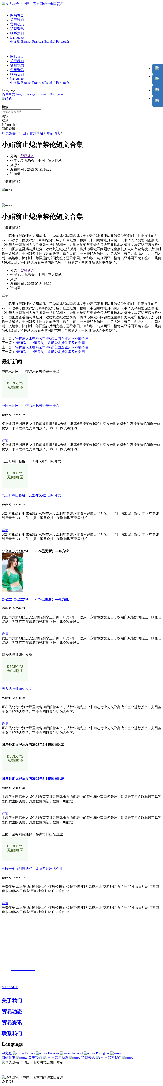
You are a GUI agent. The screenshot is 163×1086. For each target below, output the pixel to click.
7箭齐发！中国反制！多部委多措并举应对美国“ (50, 343)
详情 (5, 440)
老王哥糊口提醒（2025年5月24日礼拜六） (33, 495)
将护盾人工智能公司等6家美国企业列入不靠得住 (51, 338)
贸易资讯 (17, 29)
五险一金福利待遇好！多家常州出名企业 (32, 868)
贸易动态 (17, 24)
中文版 (15, 41)
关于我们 (17, 20)
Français (38, 41)
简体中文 (8, 94)
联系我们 (17, 33)
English (26, 41)
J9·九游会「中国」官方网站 (22, 133)
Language (17, 37)
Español (49, 41)
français (32, 94)
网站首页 (17, 15)
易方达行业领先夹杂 (17, 689)
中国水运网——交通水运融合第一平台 (30, 405)
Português (62, 41)
